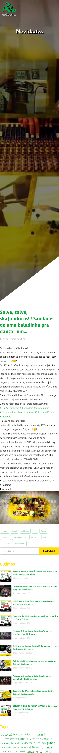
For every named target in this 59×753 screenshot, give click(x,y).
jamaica (46, 747)
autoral (5, 531)
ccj (51, 739)
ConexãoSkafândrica (12, 743)
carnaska (35, 739)
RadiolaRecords (20, 537)
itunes (35, 747)
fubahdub (5, 537)
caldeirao (25, 531)
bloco (34, 734)
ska (44, 537)
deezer (28, 742)
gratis (3, 747)
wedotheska (20, 543)
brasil (14, 531)
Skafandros (6, 543)
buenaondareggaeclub (9, 739)
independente (11, 747)
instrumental (24, 747)
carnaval (44, 738)
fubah (43, 531)
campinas (24, 738)
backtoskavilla (21, 734)
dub (35, 531)
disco (37, 743)
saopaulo (35, 537)
